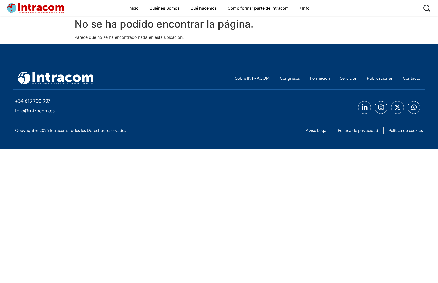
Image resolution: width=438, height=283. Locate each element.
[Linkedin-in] (364, 107)
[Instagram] (381, 107)
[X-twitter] (397, 107)
